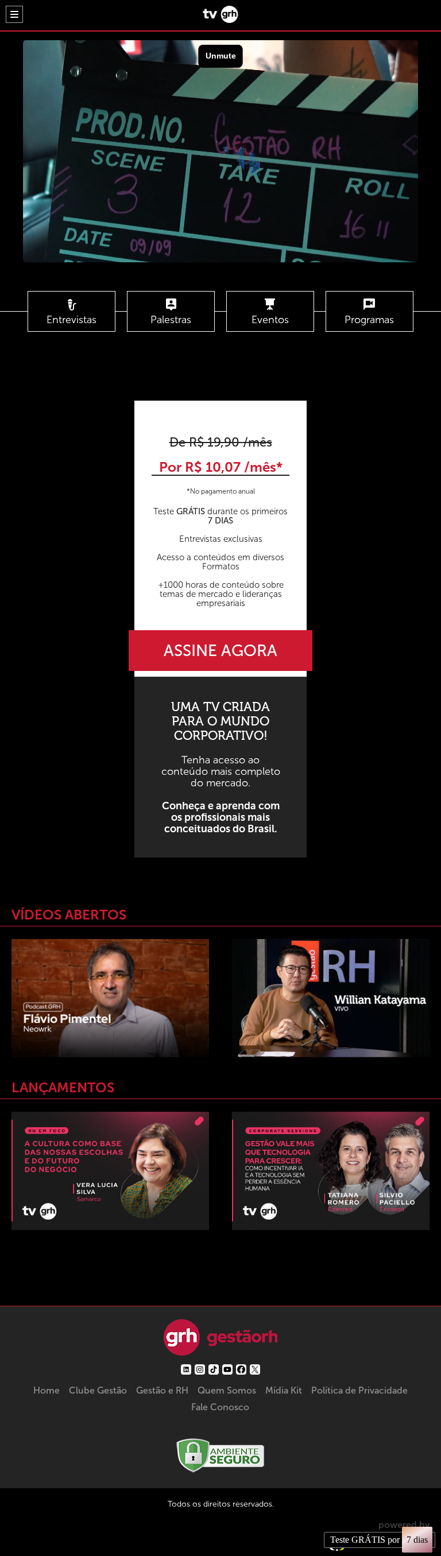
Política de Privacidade (359, 1390)
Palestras (170, 319)
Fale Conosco (220, 1407)
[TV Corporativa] (220, 20)
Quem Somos (227, 1390)
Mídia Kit (283, 1390)
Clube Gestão (98, 1390)
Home (46, 1390)
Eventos (270, 319)
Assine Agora (220, 650)
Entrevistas (71, 319)
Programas (369, 319)
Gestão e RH (162, 1390)
